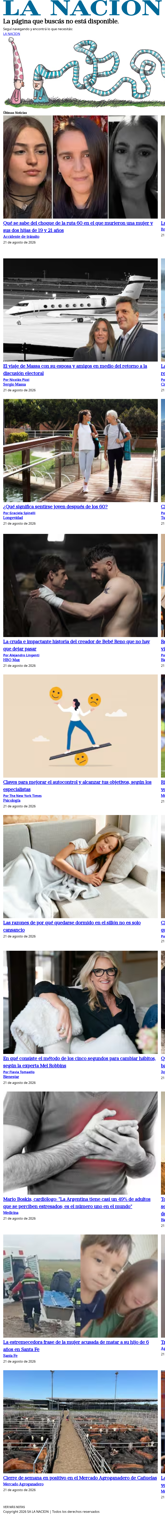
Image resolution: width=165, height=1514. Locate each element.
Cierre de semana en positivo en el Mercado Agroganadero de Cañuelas (80, 1478)
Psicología (11, 801)
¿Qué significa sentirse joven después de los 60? (55, 507)
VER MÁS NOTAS (14, 1507)
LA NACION (11, 34)
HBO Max (11, 660)
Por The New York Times (22, 795)
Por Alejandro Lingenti (21, 655)
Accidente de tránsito (21, 237)
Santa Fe (10, 1356)
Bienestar (11, 1077)
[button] (80, 167)
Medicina (10, 1213)
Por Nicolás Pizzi (16, 379)
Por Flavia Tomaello (19, 1072)
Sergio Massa (14, 385)
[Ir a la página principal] (82, 14)
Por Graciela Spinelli (19, 513)
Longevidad (13, 518)
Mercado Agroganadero (23, 1484)
